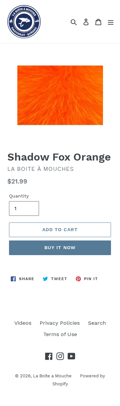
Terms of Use (60, 334)
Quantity (19, 196)
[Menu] (110, 22)
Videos (22, 323)
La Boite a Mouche (52, 375)
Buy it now (60, 247)
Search (97, 323)
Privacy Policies (60, 323)
